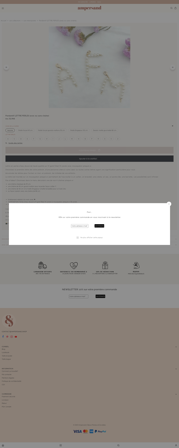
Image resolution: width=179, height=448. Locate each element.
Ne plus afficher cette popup (91, 237)
